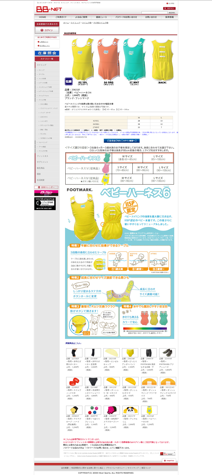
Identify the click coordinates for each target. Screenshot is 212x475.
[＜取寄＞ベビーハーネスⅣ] (149, 414)
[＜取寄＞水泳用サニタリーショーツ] (93, 385)
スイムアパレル (44, 95)
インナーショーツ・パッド (49, 108)
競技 (39, 174)
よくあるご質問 (81, 17)
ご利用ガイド (61, 17)
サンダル (43, 134)
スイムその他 (43, 151)
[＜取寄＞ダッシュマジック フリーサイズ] (149, 385)
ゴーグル (41, 74)
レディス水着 (43, 83)
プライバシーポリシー (115, 468)
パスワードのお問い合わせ (126, 17)
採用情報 (169, 17)
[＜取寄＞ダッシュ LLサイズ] (130, 385)
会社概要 (65, 468)
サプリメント (42, 162)
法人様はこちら (45, 45)
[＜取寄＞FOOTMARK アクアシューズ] (167, 357)
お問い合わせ (151, 17)
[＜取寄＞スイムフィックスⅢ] (74, 385)
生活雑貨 (40, 180)
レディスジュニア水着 (46, 91)
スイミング (41, 65)
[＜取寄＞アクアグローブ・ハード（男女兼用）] (74, 414)
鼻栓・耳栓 (44, 129)
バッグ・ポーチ (45, 112)
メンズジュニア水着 (45, 87)
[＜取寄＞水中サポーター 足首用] (93, 357)
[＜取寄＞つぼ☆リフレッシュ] (93, 414)
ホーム (42, 17)
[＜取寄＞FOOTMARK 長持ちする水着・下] (149, 357)
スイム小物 (42, 100)
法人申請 (171, 3)
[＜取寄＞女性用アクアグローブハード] (112, 414)
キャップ (41, 70)
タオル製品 (44, 104)
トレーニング (43, 142)
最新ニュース (101, 17)
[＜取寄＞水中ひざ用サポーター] (74, 357)
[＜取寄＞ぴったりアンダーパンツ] (130, 357)
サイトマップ (133, 468)
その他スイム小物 (46, 138)
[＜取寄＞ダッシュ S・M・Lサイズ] (112, 385)
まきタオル (44, 117)
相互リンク (146, 468)
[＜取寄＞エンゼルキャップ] (111, 357)
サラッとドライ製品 (46, 125)
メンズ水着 (42, 78)
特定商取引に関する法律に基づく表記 (87, 468)
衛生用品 (40, 168)
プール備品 (42, 146)
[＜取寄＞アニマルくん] (130, 414)
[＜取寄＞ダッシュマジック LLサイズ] (168, 385)
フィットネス (42, 156)
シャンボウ (44, 121)
